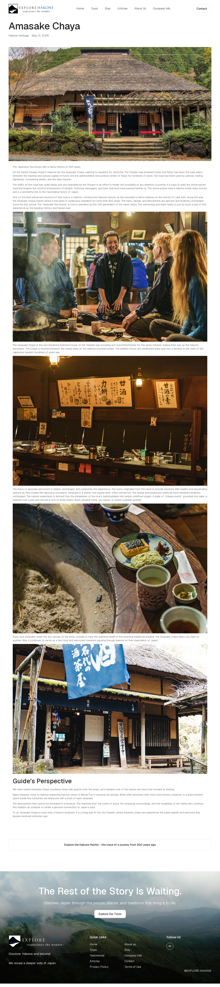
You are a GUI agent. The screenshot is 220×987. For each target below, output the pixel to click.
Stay (108, 8)
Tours (94, 8)
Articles (123, 8)
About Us (140, 8)
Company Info (161, 8)
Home (80, 8)
